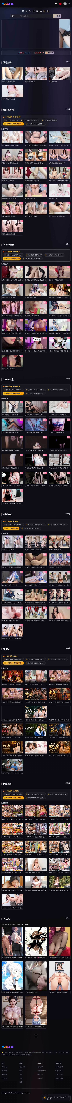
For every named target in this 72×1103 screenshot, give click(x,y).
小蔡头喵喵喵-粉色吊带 (8, 99)
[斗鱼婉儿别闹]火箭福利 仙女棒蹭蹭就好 (13, 503)
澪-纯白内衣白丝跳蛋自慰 (9, 198)
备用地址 (40, 1078)
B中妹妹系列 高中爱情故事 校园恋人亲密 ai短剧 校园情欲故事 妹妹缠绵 (22, 720)
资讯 (21, 1082)
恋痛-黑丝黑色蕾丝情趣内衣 (57, 216)
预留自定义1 (59, 1067)
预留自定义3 (59, 1074)
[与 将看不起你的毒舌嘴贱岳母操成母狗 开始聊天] (12, 1010)
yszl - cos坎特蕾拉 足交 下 (33, 585)
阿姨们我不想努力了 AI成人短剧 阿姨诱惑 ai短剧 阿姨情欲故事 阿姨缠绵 (23, 737)
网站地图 (22, 1067)
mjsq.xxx (27, 53)
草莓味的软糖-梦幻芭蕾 (8, 81)
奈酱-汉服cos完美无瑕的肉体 (10, 145)
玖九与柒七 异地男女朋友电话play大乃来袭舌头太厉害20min (19, 315)
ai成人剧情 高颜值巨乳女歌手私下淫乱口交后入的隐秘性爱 (42, 684)
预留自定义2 (59, 1070)
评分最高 (4, 1078)
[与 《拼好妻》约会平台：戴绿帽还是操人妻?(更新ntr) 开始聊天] (59, 941)
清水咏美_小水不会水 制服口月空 (11, 333)
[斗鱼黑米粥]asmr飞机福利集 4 (11, 432)
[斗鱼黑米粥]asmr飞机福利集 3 (58, 415)
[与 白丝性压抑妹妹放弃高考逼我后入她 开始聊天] (12, 975)
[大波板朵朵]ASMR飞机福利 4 (57, 450)
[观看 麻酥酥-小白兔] (59, 73)
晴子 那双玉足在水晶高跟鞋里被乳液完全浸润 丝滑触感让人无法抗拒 (22, 567)
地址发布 (40, 1067)
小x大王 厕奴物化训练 (55, 549)
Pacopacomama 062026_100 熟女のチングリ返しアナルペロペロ (21, 890)
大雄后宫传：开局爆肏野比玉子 (58, 992)
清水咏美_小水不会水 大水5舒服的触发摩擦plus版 (39, 333)
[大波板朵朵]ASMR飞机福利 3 (34, 450)
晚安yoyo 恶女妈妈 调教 (56, 280)
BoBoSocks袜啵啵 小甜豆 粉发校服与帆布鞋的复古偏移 (18, 603)
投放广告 (40, 1074)
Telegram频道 (42, 1070)
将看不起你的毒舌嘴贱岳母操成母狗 (12, 1027)
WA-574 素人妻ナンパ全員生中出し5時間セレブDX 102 (18, 837)
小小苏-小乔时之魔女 (8, 549)
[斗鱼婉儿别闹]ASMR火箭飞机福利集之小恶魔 (38, 486)
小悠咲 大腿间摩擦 (30, 298)
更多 (67, 62)
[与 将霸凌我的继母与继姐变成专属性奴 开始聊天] (12, 941)
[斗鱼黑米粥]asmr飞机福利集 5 (34, 432)
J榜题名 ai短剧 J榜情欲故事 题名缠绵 (36, 720)
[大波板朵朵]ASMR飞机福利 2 (10, 450)
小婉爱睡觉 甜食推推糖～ (32, 315)
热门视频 (4, 1070)
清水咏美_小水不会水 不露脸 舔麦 (35, 351)
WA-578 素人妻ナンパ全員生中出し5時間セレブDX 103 (18, 854)
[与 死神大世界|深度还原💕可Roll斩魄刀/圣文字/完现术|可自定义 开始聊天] (36, 941)
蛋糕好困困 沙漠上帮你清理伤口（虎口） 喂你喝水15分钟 (18, 351)
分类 (21, 1074)
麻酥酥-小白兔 (53, 81)
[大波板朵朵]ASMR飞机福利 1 (57, 432)
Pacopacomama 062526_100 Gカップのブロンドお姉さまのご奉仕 (45, 872)
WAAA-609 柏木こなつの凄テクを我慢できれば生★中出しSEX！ (21, 872)
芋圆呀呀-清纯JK (30, 81)
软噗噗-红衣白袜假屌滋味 (32, 181)
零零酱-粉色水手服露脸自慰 (10, 163)
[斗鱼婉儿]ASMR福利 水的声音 (34, 468)
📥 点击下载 (49, 53)
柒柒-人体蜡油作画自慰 (8, 216)
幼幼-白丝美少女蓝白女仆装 (57, 163)
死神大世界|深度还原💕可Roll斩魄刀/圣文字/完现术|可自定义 (43, 958)
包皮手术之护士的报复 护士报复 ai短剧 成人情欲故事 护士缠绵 (20, 773)
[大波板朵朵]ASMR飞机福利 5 (10, 468)
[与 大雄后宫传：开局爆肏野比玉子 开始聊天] (59, 975)
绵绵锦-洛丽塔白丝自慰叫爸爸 (34, 163)
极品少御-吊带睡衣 (30, 198)
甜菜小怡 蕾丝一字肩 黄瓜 (9, 298)
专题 (21, 1078)
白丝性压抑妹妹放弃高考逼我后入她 (12, 992)
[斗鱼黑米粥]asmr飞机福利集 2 (34, 415)
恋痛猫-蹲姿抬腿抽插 (8, 181)
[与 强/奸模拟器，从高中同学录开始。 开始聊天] (36, 1010)
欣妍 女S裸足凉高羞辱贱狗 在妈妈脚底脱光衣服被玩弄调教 (42, 549)
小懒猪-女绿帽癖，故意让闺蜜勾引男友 (60, 145)
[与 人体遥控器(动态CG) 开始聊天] (36, 975)
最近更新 (4, 1067)
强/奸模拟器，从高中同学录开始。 (35, 1027)
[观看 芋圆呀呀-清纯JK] (36, 73)
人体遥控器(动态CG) (31, 992)
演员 (21, 1070)
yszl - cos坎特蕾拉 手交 (56, 567)
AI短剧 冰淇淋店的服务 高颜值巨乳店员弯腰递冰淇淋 (17, 702)
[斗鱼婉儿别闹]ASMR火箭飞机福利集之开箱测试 (16, 486)
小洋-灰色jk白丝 (53, 198)
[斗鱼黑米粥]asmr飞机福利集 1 (11, 415)
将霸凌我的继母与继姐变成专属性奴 (12, 958)
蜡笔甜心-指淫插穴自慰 (8, 234)
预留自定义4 (59, 1078)
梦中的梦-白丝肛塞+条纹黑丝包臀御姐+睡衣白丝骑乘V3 (41, 145)
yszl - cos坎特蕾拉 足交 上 (9, 585)
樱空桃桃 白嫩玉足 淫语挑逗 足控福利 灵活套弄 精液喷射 (18, 620)
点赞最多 (4, 1074)
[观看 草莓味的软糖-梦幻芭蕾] (12, 73)
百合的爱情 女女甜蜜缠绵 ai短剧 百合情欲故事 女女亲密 (41, 755)
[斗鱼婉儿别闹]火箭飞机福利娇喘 (58, 486)
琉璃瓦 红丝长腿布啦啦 (8, 369)
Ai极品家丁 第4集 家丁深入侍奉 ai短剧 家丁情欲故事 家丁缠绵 (43, 702)
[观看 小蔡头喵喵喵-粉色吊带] (12, 91)
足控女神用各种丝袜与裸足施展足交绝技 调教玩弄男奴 (41, 603)
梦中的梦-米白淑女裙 (31, 216)
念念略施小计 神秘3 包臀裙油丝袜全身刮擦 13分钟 (16, 280)
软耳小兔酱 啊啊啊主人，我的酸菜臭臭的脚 (38, 280)
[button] (4, 33)
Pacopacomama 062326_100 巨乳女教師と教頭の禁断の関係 (43, 890)
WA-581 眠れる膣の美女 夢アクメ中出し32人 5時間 (17, 819)
